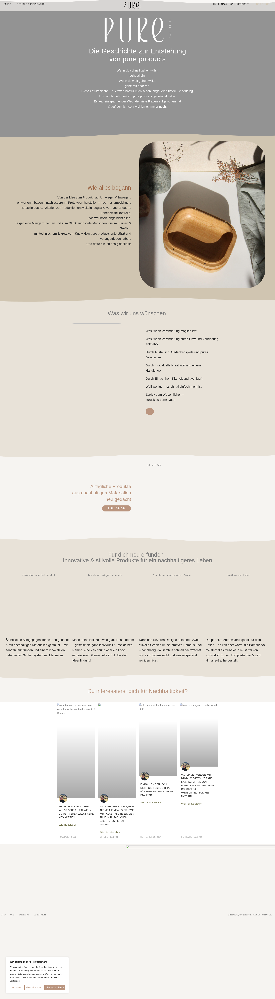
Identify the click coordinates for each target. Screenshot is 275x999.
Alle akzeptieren (55, 987)
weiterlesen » (69, 824)
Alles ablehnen (33, 987)
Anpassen (16, 987)
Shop (7, 4)
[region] (37, 975)
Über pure (262, 4)
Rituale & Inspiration (31, 4)
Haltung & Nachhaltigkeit (231, 4)
